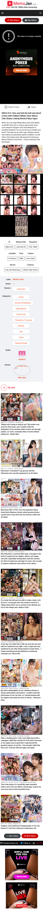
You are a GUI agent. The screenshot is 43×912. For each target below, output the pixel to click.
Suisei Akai (21, 289)
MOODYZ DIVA (18, 279)
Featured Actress (21, 343)
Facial (21, 337)
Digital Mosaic (21, 309)
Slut (21, 332)
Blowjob (21, 326)
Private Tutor (21, 314)
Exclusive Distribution (23, 303)
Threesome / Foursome (23, 320)
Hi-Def (21, 297)
